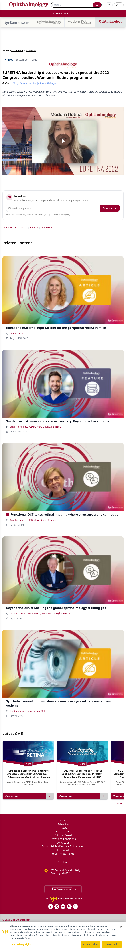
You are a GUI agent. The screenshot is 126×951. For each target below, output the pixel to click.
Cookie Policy (23, 938)
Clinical (34, 227)
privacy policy (64, 214)
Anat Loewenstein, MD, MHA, (24, 520)
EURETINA (46, 227)
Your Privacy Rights (63, 853)
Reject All (112, 944)
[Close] (121, 926)
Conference (17, 50)
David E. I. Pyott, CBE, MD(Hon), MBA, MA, (31, 613)
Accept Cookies (90, 944)
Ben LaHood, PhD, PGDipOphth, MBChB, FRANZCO (35, 426)
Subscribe (108, 208)
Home (5, 50)
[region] (63, 936)
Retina (23, 227)
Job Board (63, 850)
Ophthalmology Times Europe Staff (28, 710)
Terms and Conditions (63, 839)
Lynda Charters (17, 333)
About (63, 820)
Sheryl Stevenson (49, 520)
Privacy (63, 828)
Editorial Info (63, 831)
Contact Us (63, 842)
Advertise (63, 824)
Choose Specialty (59, 13)
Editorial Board (63, 835)
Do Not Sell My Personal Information (63, 846)
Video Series (10, 227)
